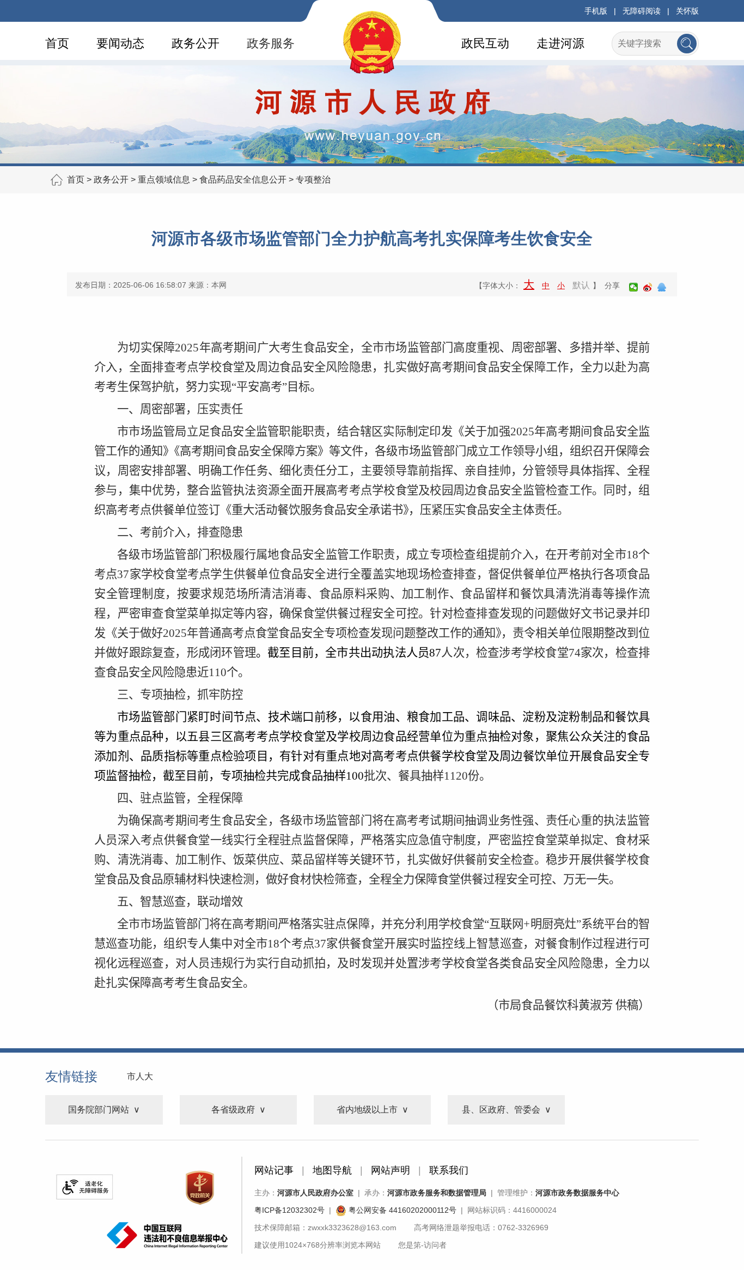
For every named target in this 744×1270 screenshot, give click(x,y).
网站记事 (274, 1170)
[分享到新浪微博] (647, 287)
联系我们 (448, 1170)
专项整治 (313, 179)
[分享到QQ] (661, 287)
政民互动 (485, 43)
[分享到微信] (633, 287)
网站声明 (390, 1170)
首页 (57, 43)
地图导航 (332, 1170)
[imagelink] (84, 1187)
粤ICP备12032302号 (289, 1210)
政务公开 (195, 43)
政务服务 (271, 43)
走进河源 (560, 43)
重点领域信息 (164, 179)
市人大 (140, 1076)
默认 (581, 285)
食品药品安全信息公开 (242, 179)
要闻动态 (120, 43)
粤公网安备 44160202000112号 (401, 1210)
